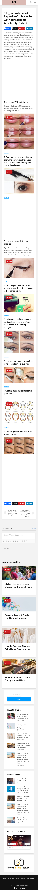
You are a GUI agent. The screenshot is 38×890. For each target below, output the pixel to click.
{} (25, 541)
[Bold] (4, 541)
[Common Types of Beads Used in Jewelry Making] (11, 726)
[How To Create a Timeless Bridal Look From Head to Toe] (11, 735)
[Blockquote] (18, 541)
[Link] (22, 541)
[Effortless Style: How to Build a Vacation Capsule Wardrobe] (11, 820)
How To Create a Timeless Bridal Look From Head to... (18, 647)
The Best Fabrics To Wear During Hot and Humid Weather (23, 745)
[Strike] (11, 541)
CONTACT (11, 878)
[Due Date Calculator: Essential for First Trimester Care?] (11, 798)
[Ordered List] (13, 541)
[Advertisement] (19, 80)
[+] (27, 541)
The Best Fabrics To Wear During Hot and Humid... (17, 679)
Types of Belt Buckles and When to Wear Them (23, 781)
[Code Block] (20, 541)
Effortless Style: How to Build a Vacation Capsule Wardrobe (23, 820)
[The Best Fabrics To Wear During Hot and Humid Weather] (11, 745)
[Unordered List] (15, 541)
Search (19, 699)
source (6, 153)
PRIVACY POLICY (20, 878)
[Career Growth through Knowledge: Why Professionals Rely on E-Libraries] (11, 788)
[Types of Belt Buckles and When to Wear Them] (11, 781)
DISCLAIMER (30, 878)
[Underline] (8, 541)
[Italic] (6, 541)
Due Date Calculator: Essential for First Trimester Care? (23, 798)
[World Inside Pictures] (19, 863)
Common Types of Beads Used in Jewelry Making (17, 616)
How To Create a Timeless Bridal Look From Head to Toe (23, 735)
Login (34, 528)
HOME (4, 878)
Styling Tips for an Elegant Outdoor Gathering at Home (18, 585)
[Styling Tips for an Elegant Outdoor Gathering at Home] (11, 716)
